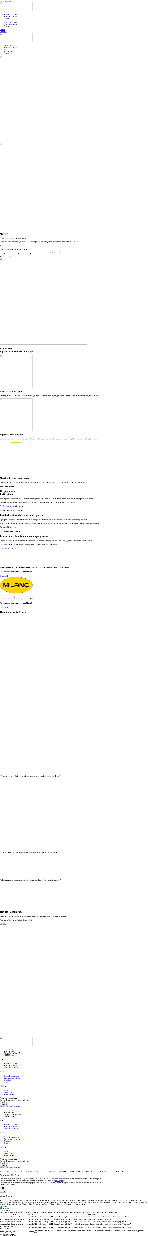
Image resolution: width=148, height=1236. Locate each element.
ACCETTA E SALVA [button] (8, 1235)
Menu (6, 49)
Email (2, 1102)
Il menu (7, 18)
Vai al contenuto (5, 1)
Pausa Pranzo (9, 45)
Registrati (7, 53)
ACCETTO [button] (11, 1185)
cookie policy (59, 1181)
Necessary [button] (3, 1206)
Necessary (6, 1208)
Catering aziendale (10, 16)
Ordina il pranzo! (10, 51)
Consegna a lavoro (10, 14)
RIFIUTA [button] (3, 1185)
